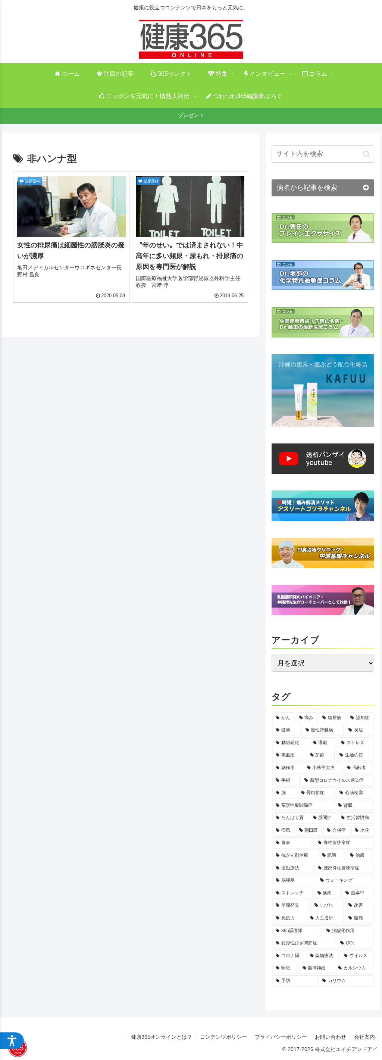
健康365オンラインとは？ (161, 1037)
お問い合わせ (330, 1037)
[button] (366, 154)
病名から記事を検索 (307, 187)
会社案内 (364, 1037)
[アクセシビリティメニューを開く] (12, 1040)
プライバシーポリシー (281, 1037)
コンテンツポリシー (223, 1037)
